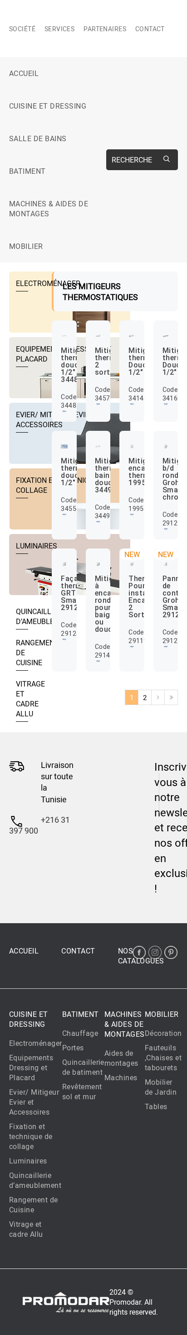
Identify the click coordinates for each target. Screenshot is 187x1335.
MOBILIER (26, 246)
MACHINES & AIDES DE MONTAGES (48, 209)
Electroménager (35, 1043)
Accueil (24, 73)
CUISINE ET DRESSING (47, 106)
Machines (121, 1077)
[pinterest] (170, 952)
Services (59, 28)
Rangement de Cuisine (33, 1205)
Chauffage (80, 1033)
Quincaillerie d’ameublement (35, 1180)
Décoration (163, 1033)
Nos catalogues (141, 956)
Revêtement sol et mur (82, 1091)
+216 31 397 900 (39, 825)
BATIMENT (27, 171)
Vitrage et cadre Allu (26, 1229)
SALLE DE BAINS (38, 138)
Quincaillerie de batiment (83, 1067)
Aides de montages (121, 1058)
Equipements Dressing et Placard (31, 1067)
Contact (150, 28)
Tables (156, 1106)
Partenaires (105, 28)
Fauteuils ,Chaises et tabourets (163, 1058)
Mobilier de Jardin (161, 1087)
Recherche (132, 160)
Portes (73, 1048)
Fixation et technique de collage (31, 1136)
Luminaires (28, 1161)
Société (22, 28)
